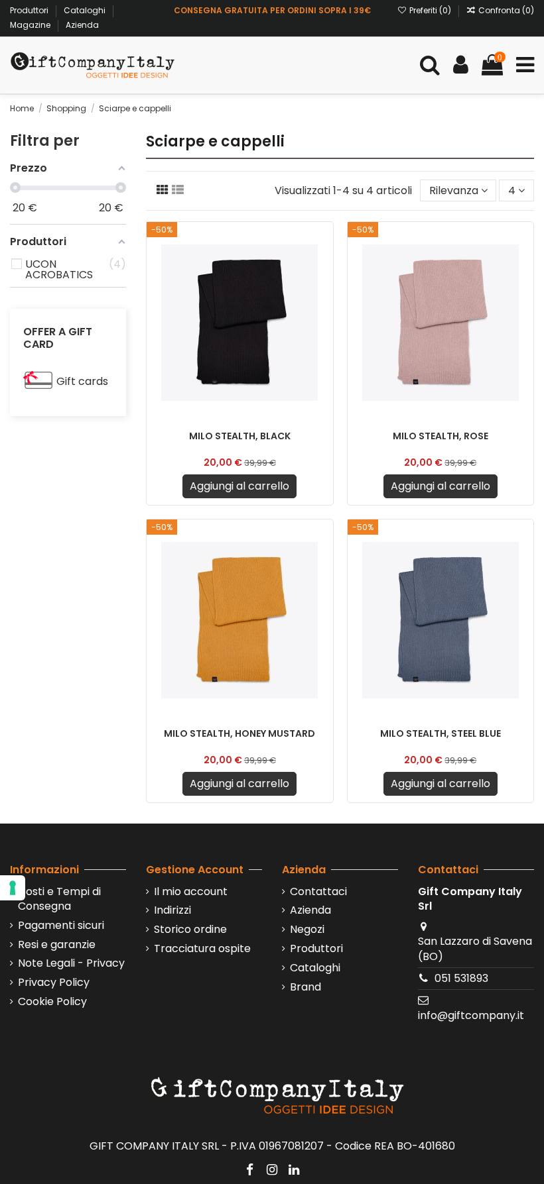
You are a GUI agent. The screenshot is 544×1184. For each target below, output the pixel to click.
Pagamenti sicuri (61, 925)
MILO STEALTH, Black (240, 436)
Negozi (307, 929)
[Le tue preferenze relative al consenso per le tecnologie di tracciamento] (12, 887)
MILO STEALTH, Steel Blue (440, 733)
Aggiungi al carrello (239, 486)
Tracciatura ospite (202, 949)
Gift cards (82, 381)
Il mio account (191, 892)
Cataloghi (85, 10)
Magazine (31, 24)
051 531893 (461, 978)
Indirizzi (172, 910)
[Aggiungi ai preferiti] (322, 243)
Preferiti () (429, 10)
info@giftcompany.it (471, 1015)
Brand (305, 987)
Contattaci (318, 892)
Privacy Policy (54, 982)
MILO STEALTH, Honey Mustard (239, 733)
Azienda (82, 24)
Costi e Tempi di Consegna (59, 899)
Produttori (30, 10)
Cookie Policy (52, 1002)
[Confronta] (322, 267)
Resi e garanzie (57, 945)
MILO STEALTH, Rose (440, 436)
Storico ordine (190, 929)
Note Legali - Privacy (71, 963)
